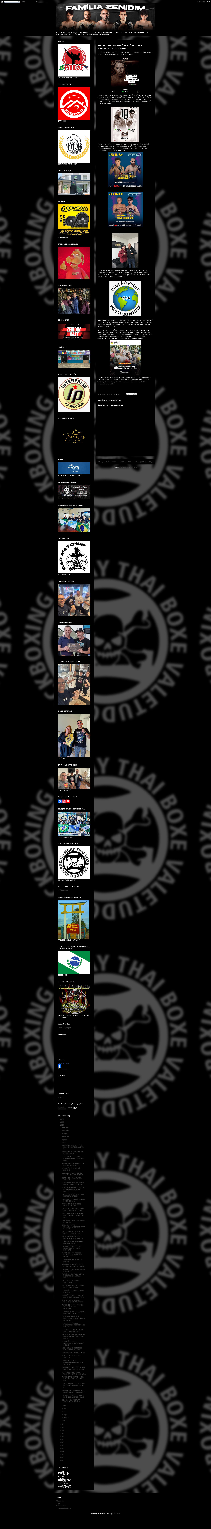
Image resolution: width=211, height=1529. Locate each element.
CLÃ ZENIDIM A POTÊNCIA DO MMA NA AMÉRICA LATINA (73, 1184)
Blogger (118, 1514)
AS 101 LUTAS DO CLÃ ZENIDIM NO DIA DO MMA (73, 1200)
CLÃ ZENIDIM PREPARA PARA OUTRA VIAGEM (72, 1242)
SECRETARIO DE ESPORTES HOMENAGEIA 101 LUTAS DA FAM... (73, 1158)
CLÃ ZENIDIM (63, 890)
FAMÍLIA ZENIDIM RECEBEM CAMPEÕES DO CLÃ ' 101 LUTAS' (72, 1255)
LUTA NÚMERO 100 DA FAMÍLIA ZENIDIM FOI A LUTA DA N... (73, 1209)
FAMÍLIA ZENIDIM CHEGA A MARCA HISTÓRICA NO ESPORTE (71, 1248)
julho (64, 1143)
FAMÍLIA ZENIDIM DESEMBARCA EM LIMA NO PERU (73, 1312)
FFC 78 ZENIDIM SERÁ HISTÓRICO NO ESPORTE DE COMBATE (73, 1325)
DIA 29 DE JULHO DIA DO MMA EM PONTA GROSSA (73, 1195)
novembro (66, 1130)
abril (64, 1411)
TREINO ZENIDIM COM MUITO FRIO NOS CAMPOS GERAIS (73, 1396)
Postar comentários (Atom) (128, 467)
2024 (62, 1125)
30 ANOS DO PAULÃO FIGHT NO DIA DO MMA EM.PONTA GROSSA (73, 1189)
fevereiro (65, 1417)
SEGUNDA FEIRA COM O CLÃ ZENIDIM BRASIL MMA (72, 1330)
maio (64, 1408)
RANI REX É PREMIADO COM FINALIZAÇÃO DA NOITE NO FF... (73, 1215)
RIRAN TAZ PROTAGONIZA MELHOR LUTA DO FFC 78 (72, 1237)
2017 (62, 1442)
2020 (62, 1433)
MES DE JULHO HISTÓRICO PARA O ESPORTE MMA (72, 1349)
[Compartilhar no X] (131, 394)
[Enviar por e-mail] (127, 394)
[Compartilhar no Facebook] (133, 394)
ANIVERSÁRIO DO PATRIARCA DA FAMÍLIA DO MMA (73, 1164)
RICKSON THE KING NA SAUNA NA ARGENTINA (73, 1153)
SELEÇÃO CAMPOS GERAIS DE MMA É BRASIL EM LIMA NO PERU (73, 1336)
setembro (65, 1137)
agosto (64, 1139)
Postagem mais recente (106, 462)
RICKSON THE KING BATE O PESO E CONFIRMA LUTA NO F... (73, 1147)
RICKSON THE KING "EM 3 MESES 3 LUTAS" (71, 1205)
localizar (61, 1097)
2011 (62, 1460)
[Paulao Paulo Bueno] (59, 1067)
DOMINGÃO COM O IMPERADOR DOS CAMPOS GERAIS (72, 1343)
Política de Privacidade (63, 1508)
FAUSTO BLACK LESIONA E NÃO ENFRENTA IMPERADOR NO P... (73, 1385)
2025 (62, 1122)
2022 (62, 1427)
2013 (62, 1454)
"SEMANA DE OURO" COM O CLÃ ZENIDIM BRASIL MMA (72, 1174)
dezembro (66, 1128)
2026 (62, 1119)
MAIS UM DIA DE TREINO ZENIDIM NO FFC (71, 1282)
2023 (62, 1424)
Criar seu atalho (62, 1069)
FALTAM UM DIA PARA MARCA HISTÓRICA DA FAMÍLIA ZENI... (72, 1276)
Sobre (58, 1503)
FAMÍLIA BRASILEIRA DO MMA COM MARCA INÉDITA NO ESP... (73, 1379)
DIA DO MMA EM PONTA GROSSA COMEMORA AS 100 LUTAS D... (73, 1318)
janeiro (64, 1420)
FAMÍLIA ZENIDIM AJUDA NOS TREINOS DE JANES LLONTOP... (72, 1307)
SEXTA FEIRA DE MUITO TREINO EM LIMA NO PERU (72, 1301)
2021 (62, 1430)
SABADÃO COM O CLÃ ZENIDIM (73, 1353)
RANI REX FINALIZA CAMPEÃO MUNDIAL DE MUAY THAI (73, 1233)
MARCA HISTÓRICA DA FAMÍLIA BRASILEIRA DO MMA (73, 1286)
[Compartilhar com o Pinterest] (135, 394)
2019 (62, 1436)
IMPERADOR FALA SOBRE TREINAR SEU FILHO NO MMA (73, 1373)
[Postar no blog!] (129, 394)
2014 (62, 1451)
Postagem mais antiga (144, 462)
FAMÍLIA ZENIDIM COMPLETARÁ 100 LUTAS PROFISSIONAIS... (73, 1368)
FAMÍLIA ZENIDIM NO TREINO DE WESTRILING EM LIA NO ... (73, 1265)
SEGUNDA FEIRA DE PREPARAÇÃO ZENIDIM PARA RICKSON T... (73, 1227)
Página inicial (125, 462)
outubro (65, 1134)
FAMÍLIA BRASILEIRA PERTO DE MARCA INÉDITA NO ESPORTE (73, 1391)
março (64, 1414)
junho (64, 1405)
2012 (62, 1457)
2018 (62, 1439)
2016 (62, 1445)
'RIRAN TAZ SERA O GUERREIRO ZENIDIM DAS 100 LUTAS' (72, 1362)
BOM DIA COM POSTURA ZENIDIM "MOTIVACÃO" (71, 1401)
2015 (62, 1448)
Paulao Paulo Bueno (63, 1063)
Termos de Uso (61, 1506)
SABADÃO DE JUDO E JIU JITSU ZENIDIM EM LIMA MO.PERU (73, 1296)
